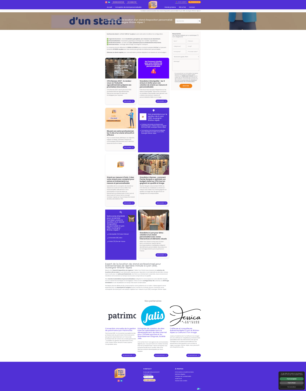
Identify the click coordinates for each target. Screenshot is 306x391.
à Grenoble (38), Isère (115, 238)
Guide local (178, 378)
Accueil (109, 7)
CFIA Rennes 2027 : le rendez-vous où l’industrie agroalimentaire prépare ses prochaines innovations (119, 84)
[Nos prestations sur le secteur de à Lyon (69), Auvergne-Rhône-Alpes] (143, 116)
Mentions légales (180, 374)
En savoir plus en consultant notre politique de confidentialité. (186, 80)
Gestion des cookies (181, 381)
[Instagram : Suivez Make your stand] (106, 2)
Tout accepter (292, 379)
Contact (192, 7)
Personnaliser (291, 387)
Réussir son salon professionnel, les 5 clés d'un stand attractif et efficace (120, 133)
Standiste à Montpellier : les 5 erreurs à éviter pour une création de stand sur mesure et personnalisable (153, 84)
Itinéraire (149, 377)
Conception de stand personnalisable (128, 7)
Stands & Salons (170, 7)
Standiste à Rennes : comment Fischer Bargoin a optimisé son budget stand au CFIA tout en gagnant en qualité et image (153, 180)
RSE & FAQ (182, 7)
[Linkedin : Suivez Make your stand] (109, 2)
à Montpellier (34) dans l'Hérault (118, 234)
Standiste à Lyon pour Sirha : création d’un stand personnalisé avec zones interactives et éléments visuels (153, 236)
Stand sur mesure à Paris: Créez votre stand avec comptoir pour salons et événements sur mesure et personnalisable (120, 180)
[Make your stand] (153, 5)
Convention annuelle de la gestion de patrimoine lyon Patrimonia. (120, 329)
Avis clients (182, 2)
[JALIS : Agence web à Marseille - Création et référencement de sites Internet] (199, 389)
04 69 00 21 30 (195, 2)
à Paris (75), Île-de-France (116, 241)
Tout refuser (292, 383)
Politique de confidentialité (183, 376)
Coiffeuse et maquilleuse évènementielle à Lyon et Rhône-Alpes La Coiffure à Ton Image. (185, 330)
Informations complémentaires (184, 372)
